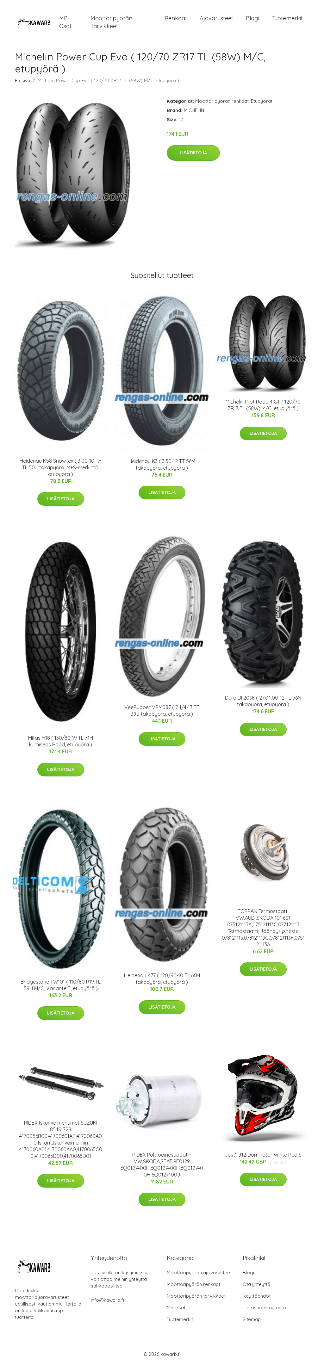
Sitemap (252, 1319)
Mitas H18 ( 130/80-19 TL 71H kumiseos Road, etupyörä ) (60, 741)
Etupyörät (261, 101)
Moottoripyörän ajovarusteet (199, 1272)
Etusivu (22, 80)
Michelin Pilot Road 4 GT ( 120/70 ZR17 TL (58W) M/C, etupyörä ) (263, 404)
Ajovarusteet (216, 18)
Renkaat (176, 18)
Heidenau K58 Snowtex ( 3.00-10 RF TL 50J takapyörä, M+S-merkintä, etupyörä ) (61, 467)
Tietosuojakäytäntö (264, 1308)
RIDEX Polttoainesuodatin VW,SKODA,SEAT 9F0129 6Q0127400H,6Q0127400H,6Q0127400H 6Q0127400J (162, 1165)
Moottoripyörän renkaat (222, 101)
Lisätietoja (193, 153)
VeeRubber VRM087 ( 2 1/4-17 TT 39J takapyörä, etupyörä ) (161, 710)
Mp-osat (176, 1308)
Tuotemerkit (287, 18)
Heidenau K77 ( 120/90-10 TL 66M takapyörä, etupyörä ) (162, 978)
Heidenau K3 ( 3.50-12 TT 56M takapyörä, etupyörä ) (161, 464)
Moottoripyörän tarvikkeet (111, 22)
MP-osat (65, 22)
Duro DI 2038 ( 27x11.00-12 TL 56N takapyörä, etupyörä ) (263, 701)
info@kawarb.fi (107, 1300)
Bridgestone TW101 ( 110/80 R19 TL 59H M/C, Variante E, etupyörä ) (61, 985)
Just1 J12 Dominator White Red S (263, 1155)
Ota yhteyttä (256, 1284)
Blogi (252, 18)
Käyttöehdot (257, 1296)
